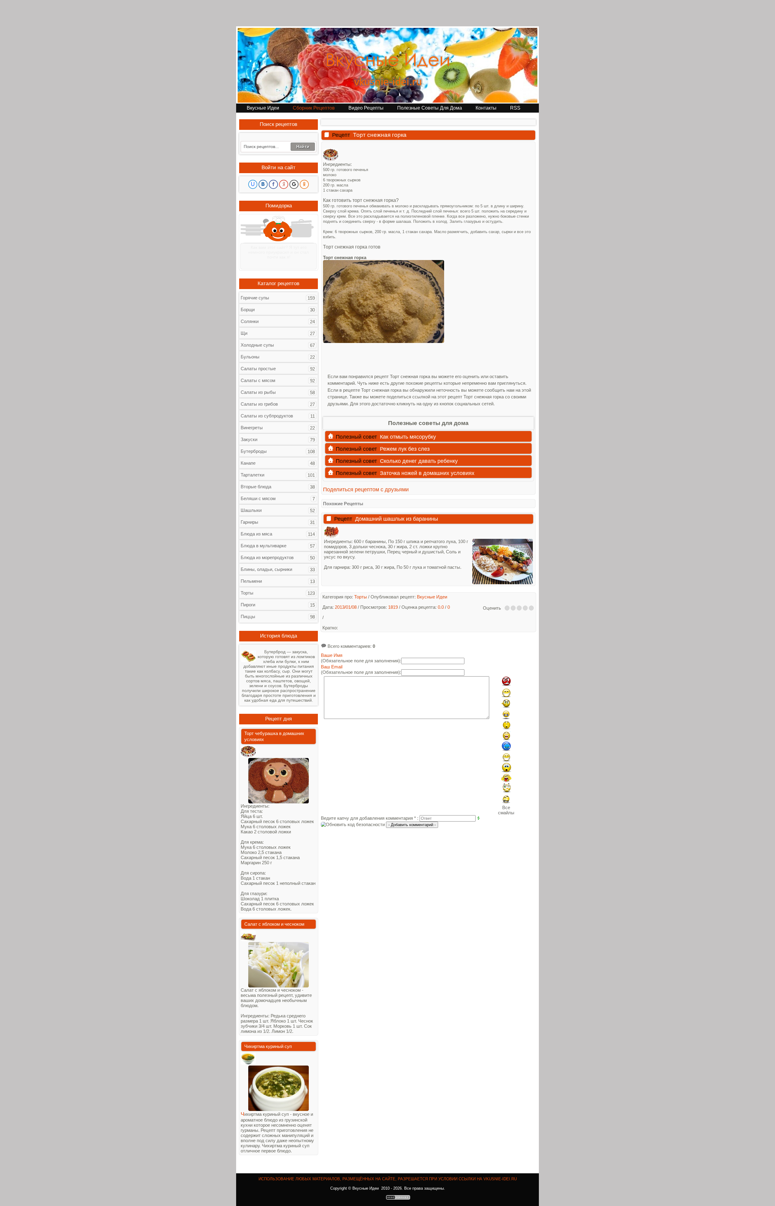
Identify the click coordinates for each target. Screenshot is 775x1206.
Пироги (248, 604)
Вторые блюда (256, 486)
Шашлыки (251, 510)
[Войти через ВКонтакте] (263, 184)
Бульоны (250, 356)
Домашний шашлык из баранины (396, 519)
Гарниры (249, 522)
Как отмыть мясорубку (408, 437)
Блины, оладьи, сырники (266, 569)
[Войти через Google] (293, 184)
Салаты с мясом (258, 380)
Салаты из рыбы (258, 392)
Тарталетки (252, 474)
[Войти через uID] (252, 184)
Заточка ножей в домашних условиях (427, 473)
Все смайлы (506, 810)
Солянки (250, 321)
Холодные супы (257, 345)
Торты (247, 592)
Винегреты (252, 427)
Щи (244, 333)
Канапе (248, 463)
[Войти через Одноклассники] (304, 184)
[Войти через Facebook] (273, 184)
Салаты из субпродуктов (267, 415)
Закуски (249, 439)
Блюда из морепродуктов (267, 557)
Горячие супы (255, 297)
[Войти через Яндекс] (283, 184)
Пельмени (251, 581)
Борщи (248, 309)
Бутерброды (254, 451)
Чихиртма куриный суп (268, 1046)
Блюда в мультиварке (263, 545)
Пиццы (248, 616)
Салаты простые (258, 368)
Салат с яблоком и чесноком (274, 924)
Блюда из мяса (256, 533)
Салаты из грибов (259, 404)
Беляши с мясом (258, 498)
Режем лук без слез (405, 449)
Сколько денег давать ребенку (419, 461)
